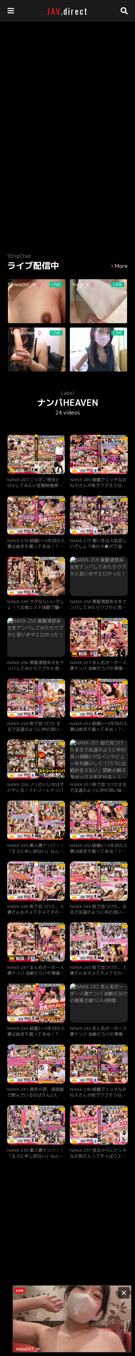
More (121, 266)
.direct (67, 10)
